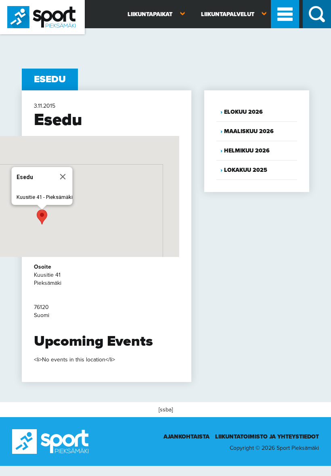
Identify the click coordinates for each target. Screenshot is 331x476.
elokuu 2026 (243, 112)
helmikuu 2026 (247, 150)
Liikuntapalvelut (227, 14)
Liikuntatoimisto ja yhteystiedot (267, 436)
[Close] (63, 176)
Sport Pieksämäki (21, 37)
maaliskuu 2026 (249, 131)
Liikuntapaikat (150, 14)
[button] (42, 217)
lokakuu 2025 (245, 170)
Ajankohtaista (186, 436)
